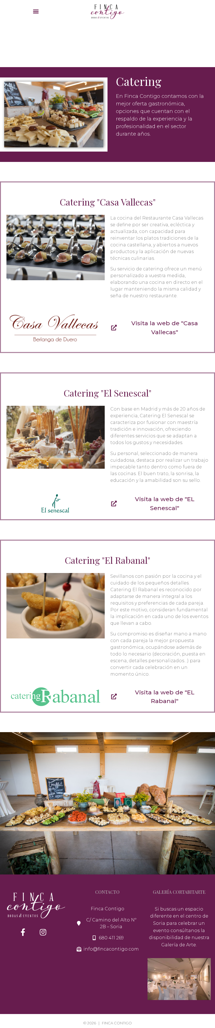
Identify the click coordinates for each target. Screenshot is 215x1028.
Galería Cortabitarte (179, 892)
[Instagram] (43, 932)
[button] (35, 11)
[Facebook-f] (23, 932)
